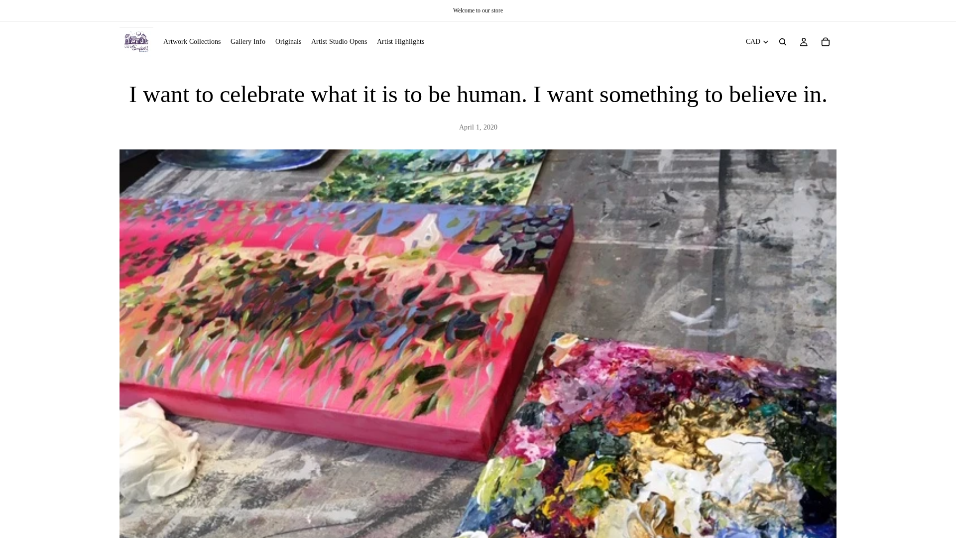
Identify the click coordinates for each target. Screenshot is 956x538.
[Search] (783, 42)
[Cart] (825, 42)
